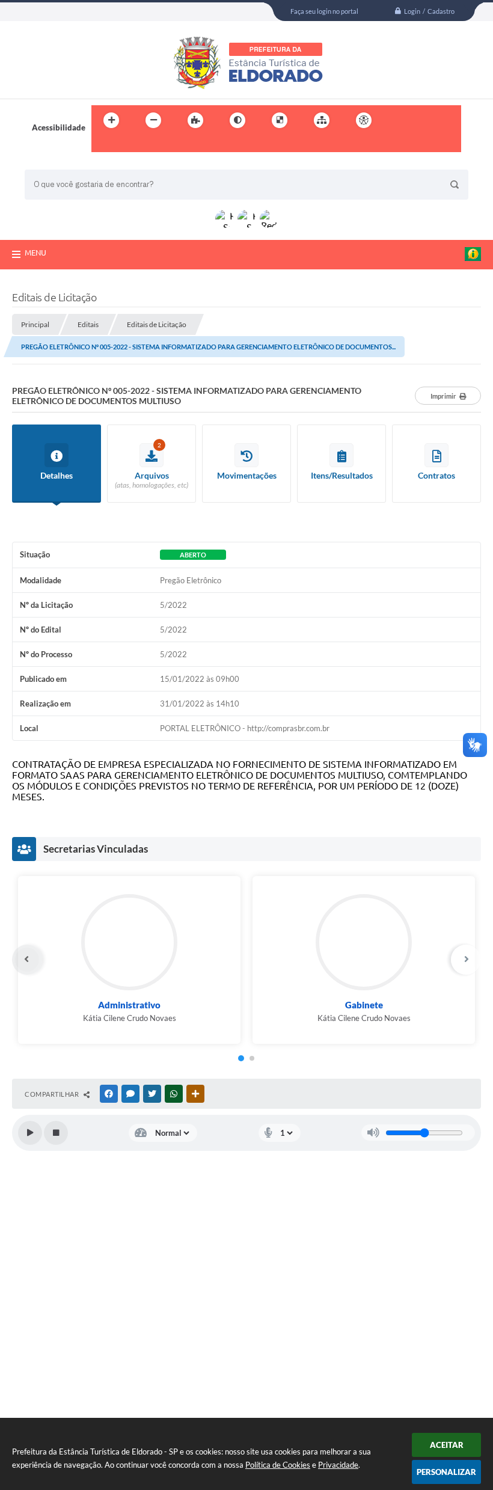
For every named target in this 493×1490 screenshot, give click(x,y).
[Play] (30, 1133)
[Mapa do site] (321, 120)
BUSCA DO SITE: (60, 164)
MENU (35, 252)
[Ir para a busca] (103, 145)
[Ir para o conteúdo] (398, 120)
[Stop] (56, 1133)
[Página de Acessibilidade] (364, 120)
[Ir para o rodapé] (130, 145)
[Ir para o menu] (424, 120)
